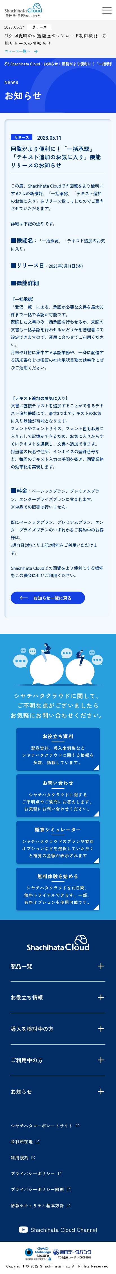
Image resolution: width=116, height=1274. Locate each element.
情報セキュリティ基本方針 (37, 1205)
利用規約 (19, 1158)
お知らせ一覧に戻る (53, 598)
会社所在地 (22, 1141)
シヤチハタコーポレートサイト (42, 1126)
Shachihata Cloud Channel (64, 1229)
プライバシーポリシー (33, 1173)
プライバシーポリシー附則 (37, 1189)
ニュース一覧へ (17, 51)
